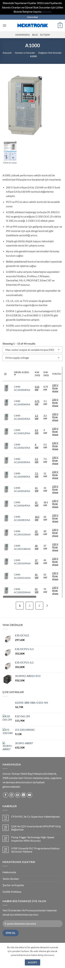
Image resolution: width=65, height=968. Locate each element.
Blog (35, 34)
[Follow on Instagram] (11, 795)
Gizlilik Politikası (12, 891)
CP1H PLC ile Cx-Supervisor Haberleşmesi (35, 816)
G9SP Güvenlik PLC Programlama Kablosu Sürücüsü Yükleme (35, 850)
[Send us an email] (17, 795)
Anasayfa (7, 52)
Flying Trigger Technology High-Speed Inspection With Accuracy (32, 839)
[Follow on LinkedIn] (23, 795)
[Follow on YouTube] (29, 795)
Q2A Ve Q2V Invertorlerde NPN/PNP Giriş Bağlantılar (36, 828)
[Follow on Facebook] (5, 795)
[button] (4, 25)
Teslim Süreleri (10, 878)
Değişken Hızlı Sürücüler (50, 52)
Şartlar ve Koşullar (13, 885)
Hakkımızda (22, 34)
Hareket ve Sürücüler (25, 52)
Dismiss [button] (46, 11)
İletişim (45, 34)
